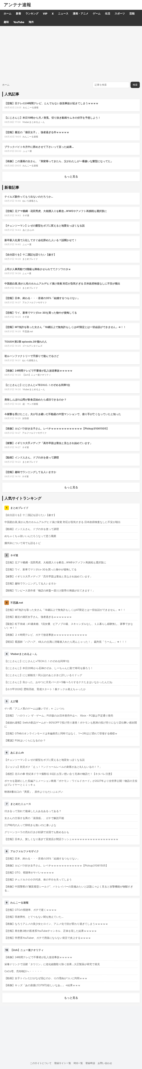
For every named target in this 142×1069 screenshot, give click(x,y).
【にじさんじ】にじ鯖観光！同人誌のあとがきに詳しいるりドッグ (43, 675)
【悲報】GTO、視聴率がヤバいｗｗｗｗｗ (29, 872)
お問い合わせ (105, 1063)
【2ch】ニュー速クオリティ (37, 374)
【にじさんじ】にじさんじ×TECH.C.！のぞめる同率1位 (37, 384)
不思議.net (27, 331)
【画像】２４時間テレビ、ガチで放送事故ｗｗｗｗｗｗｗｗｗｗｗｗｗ (45, 634)
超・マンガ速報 (30, 404)
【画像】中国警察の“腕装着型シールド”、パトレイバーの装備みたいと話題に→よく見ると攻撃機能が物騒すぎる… (68, 888)
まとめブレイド (30, 259)
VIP (45, 13)
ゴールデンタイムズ (32, 345)
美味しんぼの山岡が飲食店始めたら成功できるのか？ (35, 399)
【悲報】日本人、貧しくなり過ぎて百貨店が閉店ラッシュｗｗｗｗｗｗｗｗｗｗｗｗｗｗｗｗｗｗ (61, 839)
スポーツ (120, 13)
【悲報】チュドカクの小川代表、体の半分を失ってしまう (38, 879)
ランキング (32, 13)
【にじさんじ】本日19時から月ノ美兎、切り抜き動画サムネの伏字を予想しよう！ (52, 117)
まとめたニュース (20, 803)
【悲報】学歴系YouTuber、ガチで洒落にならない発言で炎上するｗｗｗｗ (47, 937)
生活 (107, 13)
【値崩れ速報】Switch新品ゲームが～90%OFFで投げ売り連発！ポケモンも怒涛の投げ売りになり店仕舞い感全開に (70, 724)
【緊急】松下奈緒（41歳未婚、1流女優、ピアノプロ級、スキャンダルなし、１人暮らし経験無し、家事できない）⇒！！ (68, 625)
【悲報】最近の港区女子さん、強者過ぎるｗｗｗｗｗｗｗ (38, 616)
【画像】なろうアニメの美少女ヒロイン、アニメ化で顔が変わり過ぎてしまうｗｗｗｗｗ (56, 923)
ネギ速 (26, 215)
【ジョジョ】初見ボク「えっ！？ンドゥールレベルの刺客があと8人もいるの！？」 (53, 766)
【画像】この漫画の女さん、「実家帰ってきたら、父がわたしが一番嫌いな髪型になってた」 (58, 161)
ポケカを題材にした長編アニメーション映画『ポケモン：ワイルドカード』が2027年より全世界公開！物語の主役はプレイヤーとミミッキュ (70, 782)
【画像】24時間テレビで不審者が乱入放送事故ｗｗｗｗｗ (38, 370)
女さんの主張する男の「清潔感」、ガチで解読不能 (34, 818)
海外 (31, 21)
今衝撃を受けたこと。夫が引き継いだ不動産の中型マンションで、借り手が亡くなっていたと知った (62, 414)
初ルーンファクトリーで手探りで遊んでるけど (31, 356)
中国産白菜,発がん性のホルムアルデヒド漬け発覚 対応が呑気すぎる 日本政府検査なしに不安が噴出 (62, 283)
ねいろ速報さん (30, 200)
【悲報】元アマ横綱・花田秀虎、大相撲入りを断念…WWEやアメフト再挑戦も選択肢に (55, 211)
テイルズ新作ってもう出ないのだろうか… (28, 196)
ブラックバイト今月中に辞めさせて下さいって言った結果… (39, 146)
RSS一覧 (78, 1063)
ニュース (63, 13)
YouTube (18, 22)
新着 (18, 13)
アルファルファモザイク (34, 302)
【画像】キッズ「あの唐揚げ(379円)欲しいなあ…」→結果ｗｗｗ (42, 985)
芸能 (132, 13)
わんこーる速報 (30, 107)
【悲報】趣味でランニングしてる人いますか (30, 472)
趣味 (6, 21)
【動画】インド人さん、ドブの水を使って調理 (31, 457)
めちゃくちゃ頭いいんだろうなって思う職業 (30, 536)
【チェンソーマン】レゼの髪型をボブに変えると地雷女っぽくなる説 (44, 225)
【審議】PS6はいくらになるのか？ (25, 740)
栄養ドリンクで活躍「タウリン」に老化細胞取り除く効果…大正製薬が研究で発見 (52, 964)
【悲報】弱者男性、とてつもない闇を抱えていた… (34, 916)
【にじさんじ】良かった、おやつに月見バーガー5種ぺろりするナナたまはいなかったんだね (58, 682)
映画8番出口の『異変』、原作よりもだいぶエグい (33, 791)
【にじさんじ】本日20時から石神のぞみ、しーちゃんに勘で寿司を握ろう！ (48, 668)
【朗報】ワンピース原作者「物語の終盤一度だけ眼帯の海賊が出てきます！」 (49, 590)
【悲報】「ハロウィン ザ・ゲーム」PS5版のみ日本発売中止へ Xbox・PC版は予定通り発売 (58, 715)
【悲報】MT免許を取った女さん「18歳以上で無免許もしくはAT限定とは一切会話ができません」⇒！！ (65, 327)
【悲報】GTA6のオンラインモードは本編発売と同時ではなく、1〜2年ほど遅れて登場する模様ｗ (60, 733)
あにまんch (28, 230)
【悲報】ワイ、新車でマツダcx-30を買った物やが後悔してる (40, 312)
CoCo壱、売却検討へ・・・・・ (23, 971)
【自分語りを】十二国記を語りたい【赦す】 (30, 254)
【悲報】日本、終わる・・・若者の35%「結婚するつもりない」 (42, 298)
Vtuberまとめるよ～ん (33, 122)
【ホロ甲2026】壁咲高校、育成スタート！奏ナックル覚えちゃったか (45, 689)
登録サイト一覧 (62, 1063)
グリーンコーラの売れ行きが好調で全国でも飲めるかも (36, 832)
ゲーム (97, 13)
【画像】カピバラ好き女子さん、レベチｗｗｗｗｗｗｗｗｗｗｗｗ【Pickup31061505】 (56, 428)
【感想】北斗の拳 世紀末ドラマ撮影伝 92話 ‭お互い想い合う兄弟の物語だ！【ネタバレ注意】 (58, 773)
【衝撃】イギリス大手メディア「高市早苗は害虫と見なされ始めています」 (48, 443)
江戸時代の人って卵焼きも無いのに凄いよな (30, 825)
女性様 (25, 418)
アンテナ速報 (17, 4)
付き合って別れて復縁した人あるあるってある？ (32, 811)
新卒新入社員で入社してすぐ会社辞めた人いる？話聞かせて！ (40, 240)
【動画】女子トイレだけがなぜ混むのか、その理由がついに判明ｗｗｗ (45, 978)
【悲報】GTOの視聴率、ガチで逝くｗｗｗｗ (30, 909)
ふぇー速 (27, 151)
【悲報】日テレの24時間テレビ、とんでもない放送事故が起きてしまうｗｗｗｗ (51, 103)
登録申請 (90, 1063)
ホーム (7, 13)
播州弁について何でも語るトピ (22, 543)
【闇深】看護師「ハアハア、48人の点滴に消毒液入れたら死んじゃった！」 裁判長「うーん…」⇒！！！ (65, 641)
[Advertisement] (71, 54)
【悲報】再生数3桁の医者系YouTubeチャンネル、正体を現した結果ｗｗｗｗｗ (50, 930)
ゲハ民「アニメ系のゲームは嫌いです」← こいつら (34, 708)
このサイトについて (41, 1063)
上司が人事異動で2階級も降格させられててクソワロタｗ (37, 269)
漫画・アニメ (80, 13)
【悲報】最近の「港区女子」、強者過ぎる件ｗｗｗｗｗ (36, 132)
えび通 (14, 701)
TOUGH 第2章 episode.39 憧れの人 (25, 341)
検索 (135, 84)
